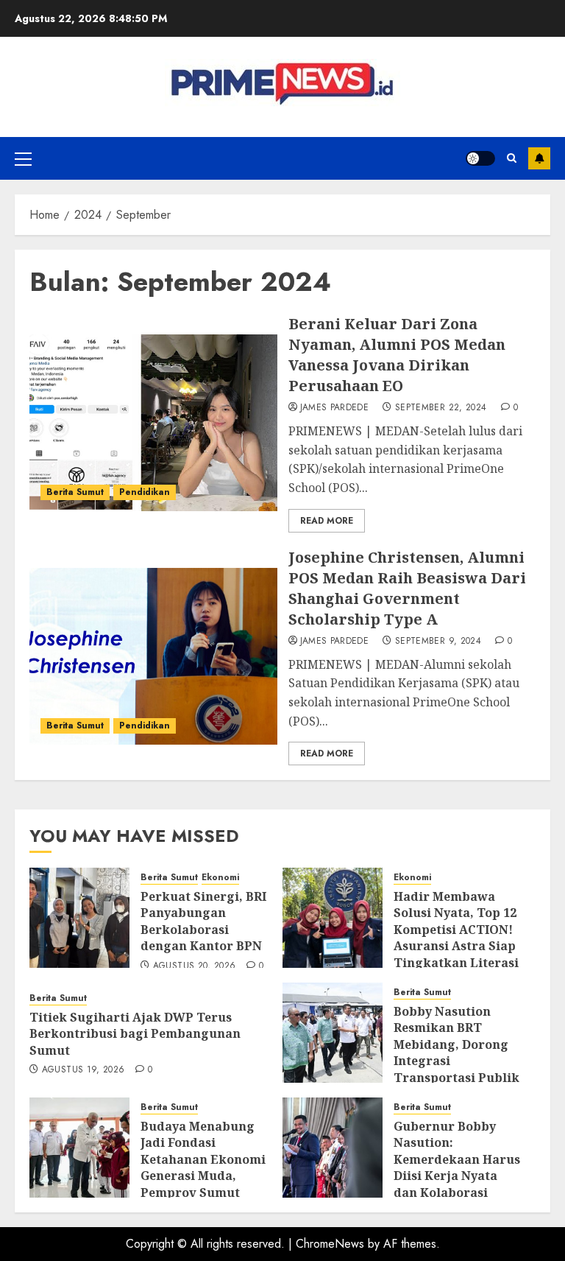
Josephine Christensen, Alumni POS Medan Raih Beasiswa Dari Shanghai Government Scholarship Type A (407, 588)
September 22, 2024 (440, 408)
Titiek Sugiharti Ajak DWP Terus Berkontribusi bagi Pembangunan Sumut (135, 1033)
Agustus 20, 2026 (194, 966)
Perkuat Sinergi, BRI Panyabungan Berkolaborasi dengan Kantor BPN (203, 921)
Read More (326, 520)
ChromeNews (330, 1243)
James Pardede (334, 408)
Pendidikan (144, 492)
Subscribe (539, 158)
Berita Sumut (75, 492)
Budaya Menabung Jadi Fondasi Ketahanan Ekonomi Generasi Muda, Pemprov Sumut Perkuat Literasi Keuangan (203, 1175)
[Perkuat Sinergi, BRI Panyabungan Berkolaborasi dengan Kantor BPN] (79, 918)
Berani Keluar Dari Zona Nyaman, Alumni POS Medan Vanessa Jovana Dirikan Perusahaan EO (396, 355)
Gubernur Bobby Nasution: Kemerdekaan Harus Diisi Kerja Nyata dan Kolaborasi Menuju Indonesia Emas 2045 (457, 1175)
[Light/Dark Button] (480, 158)
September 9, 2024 (438, 641)
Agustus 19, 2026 (83, 1070)
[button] (23, 158)
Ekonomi (220, 877)
